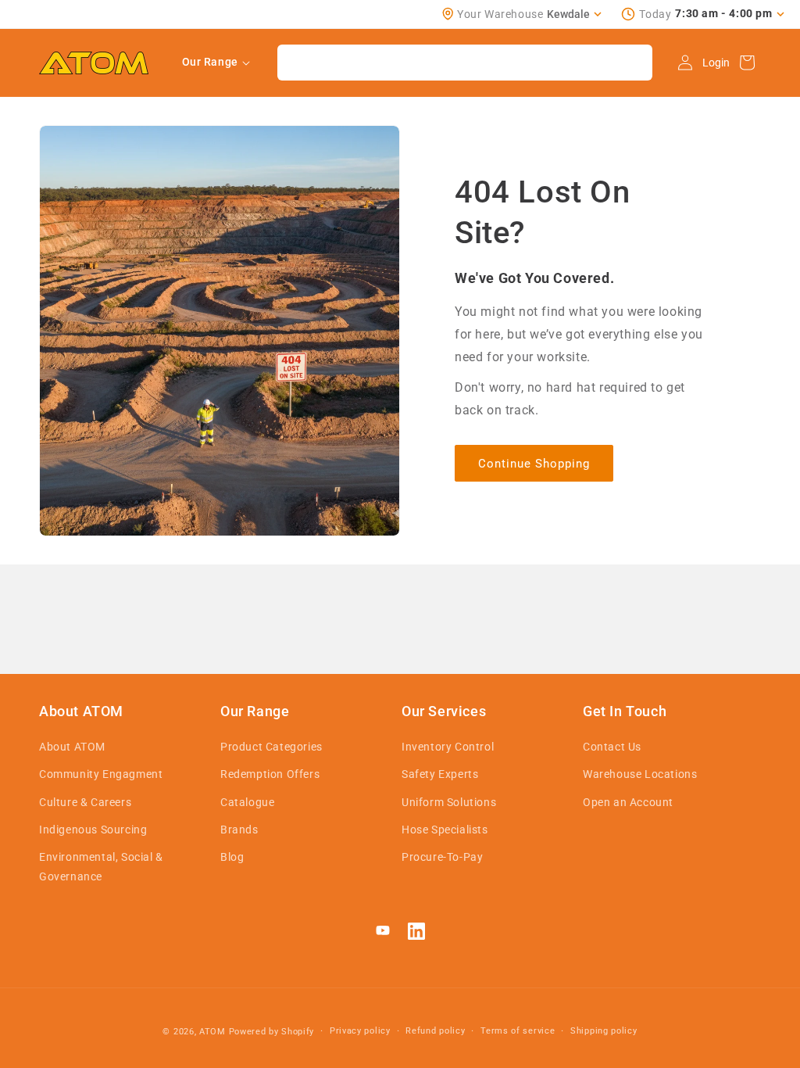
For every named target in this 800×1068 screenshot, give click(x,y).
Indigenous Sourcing (93, 829)
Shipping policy (604, 1031)
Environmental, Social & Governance (101, 867)
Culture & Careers (85, 802)
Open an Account (628, 802)
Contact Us (612, 746)
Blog (232, 857)
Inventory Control (448, 746)
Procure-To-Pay (442, 857)
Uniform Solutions (449, 802)
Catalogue (247, 802)
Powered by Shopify (272, 1032)
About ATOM (72, 746)
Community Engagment (100, 774)
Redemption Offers (270, 774)
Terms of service (517, 1031)
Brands (239, 829)
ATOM (212, 1032)
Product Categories (271, 746)
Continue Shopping (534, 464)
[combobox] (464, 63)
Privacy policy (360, 1031)
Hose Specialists (445, 829)
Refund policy (435, 1031)
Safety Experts (440, 774)
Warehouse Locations (640, 774)
